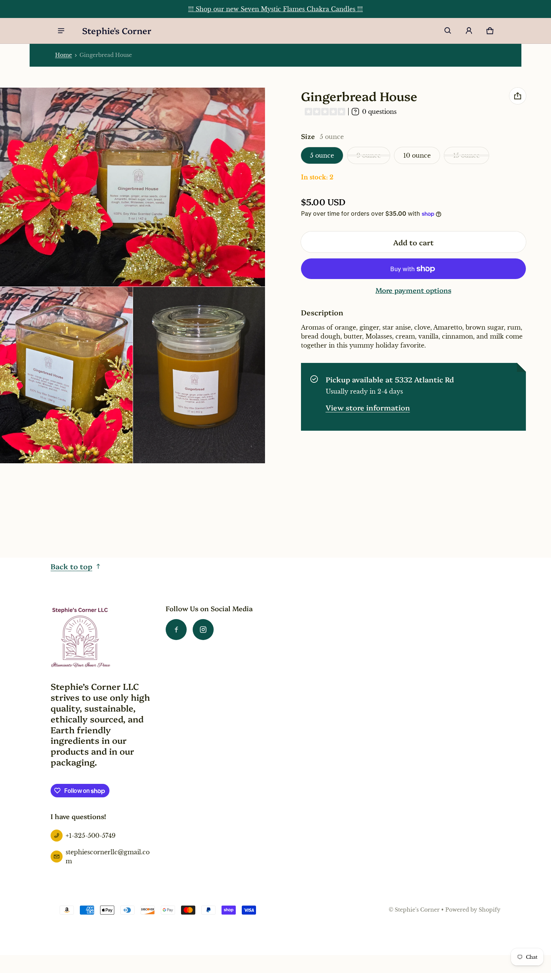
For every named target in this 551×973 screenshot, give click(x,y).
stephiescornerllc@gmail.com (108, 856)
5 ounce (322, 155)
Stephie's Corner (417, 910)
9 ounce (368, 155)
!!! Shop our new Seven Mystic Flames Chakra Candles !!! (275, 9)
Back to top (71, 566)
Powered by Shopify (472, 910)
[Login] (468, 30)
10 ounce (417, 155)
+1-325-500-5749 (90, 835)
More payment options (413, 290)
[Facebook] (176, 629)
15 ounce (466, 155)
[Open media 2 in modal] (66, 375)
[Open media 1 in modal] (132, 187)
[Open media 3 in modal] (199, 375)
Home (63, 55)
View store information (368, 407)
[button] (447, 30)
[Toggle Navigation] (61, 30)
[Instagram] (203, 629)
